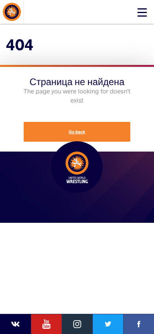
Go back (77, 132)
